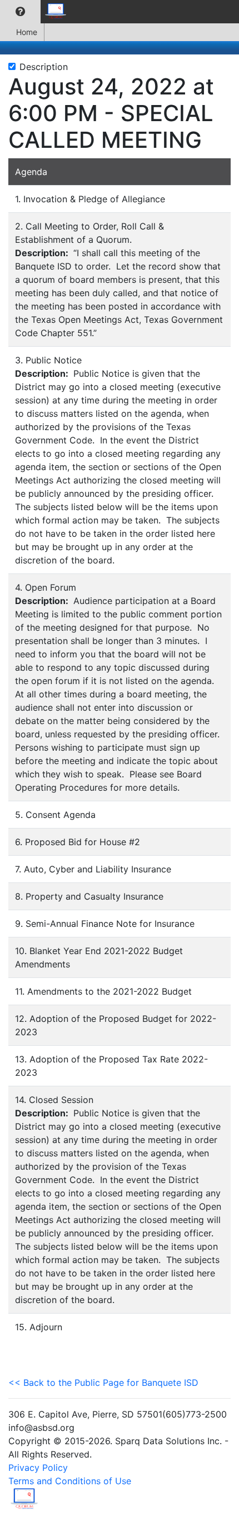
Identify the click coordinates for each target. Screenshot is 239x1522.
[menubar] (36, 11)
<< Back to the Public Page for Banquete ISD (103, 1382)
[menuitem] (20, 11)
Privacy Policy (38, 1467)
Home (26, 32)
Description (43, 66)
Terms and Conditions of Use (69, 1480)
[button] (20, 11)
